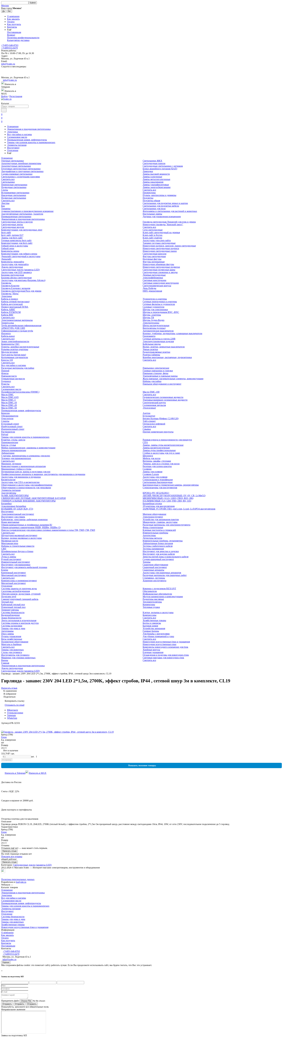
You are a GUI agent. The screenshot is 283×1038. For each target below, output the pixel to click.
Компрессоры (149, 615)
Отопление (12, 150)
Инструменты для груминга (15, 655)
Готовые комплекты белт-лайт (16, 240)
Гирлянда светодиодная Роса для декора (21, 291)
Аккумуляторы (8, 493)
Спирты (5, 421)
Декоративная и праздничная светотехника (29, 129)
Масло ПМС (7, 394)
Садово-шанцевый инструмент (158, 559)
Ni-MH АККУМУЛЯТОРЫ (15, 495)
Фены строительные (153, 527)
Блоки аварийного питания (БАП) (160, 168)
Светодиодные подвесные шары (159, 269)
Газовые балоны (151, 631)
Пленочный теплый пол (13, 607)
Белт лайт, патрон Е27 (12, 235)
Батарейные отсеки (152, 503)
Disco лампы (7, 633)
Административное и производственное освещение (27, 211)
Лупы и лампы (8, 556)
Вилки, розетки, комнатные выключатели (164, 346)
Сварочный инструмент (155, 567)
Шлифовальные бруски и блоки (17, 551)
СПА (145, 442)
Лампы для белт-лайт (12, 238)
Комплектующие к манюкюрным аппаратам (23, 466)
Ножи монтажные (10, 522)
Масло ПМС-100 (151, 392)
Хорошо (5, 962)
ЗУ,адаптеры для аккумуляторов (159, 506)
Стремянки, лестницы (154, 578)
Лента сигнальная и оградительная (18, 620)
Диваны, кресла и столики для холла (161, 463)
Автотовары (7, 631)
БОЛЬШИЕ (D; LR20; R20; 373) (17, 509)
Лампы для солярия (152, 471)
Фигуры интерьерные (154, 261)
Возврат (11, 35)
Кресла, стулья (8, 445)
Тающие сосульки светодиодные (159, 243)
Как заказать (13, 19)
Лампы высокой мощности (156, 174)
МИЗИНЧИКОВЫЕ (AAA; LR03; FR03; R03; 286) (168, 498)
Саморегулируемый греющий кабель (19, 599)
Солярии (147, 469)
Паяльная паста (9, 376)
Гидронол (6, 381)
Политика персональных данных (17, 879)
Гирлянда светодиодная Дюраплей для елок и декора (169, 222)
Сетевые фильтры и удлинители (159, 304)
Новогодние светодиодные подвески (161, 267)
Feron (4, 737)
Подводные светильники (13, 187)
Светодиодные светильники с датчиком (163, 166)
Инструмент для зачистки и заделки (161, 551)
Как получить (14, 24)
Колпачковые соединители (14, 357)
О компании (13, 16)
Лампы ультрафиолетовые (156, 184)
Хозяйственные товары (154, 620)
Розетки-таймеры (151, 354)
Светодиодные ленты (12, 224)
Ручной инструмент (11, 559)
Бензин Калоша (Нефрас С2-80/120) (160, 418)
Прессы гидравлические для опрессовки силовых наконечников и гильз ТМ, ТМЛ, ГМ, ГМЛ (48, 530)
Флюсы (5, 373)
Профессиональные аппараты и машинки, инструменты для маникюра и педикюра (43, 474)
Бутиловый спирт (10, 424)
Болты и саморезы (152, 623)
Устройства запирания (154, 628)
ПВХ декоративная (152, 291)
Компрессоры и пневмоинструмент (19, 580)
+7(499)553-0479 (9, 48)
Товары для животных (12, 649)
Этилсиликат (149, 408)
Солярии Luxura (151, 474)
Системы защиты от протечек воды (19, 588)
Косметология (8, 479)
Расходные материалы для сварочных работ (165, 575)
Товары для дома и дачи (13, 628)
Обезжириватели (9, 416)
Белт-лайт (6, 232)
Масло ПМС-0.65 (10, 397)
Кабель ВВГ (7, 315)
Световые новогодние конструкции (161, 283)
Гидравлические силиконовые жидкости (163, 397)
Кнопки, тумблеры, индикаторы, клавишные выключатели (172, 333)
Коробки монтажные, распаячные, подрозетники (167, 357)
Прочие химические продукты (158, 431)
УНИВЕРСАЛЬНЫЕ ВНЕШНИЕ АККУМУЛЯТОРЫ (28, 501)
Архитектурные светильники (16, 166)
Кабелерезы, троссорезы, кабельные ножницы (24, 519)
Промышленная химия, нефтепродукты (27, 139)
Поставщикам (14, 32)
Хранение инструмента (154, 580)
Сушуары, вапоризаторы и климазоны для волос (25, 455)
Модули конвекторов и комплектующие (163, 596)
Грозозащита (149, 336)
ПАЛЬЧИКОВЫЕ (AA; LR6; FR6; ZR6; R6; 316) (167, 501)
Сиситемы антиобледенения (15, 591)
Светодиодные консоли (154, 253)
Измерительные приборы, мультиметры (163, 540)
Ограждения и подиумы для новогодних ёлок (166, 655)
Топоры (146, 562)
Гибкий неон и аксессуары (14, 245)
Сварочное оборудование (155, 564)
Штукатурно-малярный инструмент (19, 535)
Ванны (4, 660)
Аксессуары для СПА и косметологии (20, 482)
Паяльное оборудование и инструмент (162, 384)
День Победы (149, 288)
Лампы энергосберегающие (157, 187)
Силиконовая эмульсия (154, 405)
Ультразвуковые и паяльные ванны (160, 376)
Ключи (4, 570)
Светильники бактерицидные (158, 482)
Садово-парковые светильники (16, 174)
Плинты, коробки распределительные (20, 346)
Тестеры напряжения (153, 548)
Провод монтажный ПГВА (14, 307)
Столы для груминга (11, 652)
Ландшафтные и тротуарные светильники (22, 171)
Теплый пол (7, 602)
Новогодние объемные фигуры (158, 264)
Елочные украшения (153, 652)
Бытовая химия (150, 625)
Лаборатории (7, 453)
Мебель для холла (151, 458)
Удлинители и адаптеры (155, 299)
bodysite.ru (21, 882)
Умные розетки (150, 349)
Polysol (4, 434)
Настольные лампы (152, 214)
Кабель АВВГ (8, 309)
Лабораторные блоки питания (158, 543)
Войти (4, 96)
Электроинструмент (153, 517)
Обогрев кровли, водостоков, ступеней (21, 594)
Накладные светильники (13, 195)
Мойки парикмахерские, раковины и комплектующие (28, 447)
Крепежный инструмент (13, 572)
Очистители (7, 418)
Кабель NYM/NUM (11, 312)
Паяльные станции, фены (155, 373)
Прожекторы (149, 192)
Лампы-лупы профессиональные (159, 450)
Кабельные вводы (152, 344)
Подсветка (148, 198)
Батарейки (6, 503)
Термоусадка (7, 323)
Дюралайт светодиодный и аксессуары (20, 256)
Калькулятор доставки (18, 40)
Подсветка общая (151, 200)
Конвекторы (149, 604)
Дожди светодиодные (12, 267)
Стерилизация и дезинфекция (158, 479)
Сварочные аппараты (153, 570)
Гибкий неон (7, 248)
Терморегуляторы (10, 610)
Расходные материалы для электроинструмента (166, 525)
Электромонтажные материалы (17, 320)
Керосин (5, 413)
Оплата (10, 21)
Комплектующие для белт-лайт (16, 243)
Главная (5, 663)
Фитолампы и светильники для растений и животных (170, 211)
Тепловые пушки (151, 607)
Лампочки (148, 171)
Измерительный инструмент (15, 562)
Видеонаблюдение (10, 615)
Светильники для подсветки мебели (161, 206)
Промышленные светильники (16, 216)
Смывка (147, 429)
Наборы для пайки (152, 381)
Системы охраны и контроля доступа (20, 623)
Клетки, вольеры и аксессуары (158, 612)
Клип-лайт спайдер (152, 238)
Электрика (12, 132)
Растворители (8, 431)
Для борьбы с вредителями (156, 633)
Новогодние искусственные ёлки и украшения (166, 641)
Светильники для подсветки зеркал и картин (165, 203)
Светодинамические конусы (157, 285)
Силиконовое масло (17, 137)
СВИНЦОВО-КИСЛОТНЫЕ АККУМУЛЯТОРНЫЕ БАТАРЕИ (33, 498)
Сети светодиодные (153, 230)
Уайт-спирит (149, 421)
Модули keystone (9, 352)
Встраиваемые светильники (15, 192)
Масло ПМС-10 (9, 402)
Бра (3, 206)
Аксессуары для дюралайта (15, 264)
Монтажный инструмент (13, 575)
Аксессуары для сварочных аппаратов (162, 572)
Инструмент (13, 147)
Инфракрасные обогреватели (157, 594)
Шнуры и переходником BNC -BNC (161, 312)
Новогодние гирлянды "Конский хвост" (163, 224)
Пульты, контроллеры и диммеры (159, 195)
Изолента (6, 333)
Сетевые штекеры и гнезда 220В (159, 338)
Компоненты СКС (10, 344)
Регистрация (15, 96)
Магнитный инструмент (13, 583)
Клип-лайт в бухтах (152, 235)
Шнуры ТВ (148, 317)
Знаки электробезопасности (15, 341)
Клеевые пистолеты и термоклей (159, 530)
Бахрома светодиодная (12, 275)
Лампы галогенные (152, 176)
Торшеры (5, 208)
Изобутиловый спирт (12, 426)
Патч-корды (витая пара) (13, 354)
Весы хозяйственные (11, 639)
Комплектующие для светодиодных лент (21, 230)
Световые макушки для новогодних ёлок (163, 657)
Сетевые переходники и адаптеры (160, 301)
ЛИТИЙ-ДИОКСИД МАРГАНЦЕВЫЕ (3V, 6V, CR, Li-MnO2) (174, 495)
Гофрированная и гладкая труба (17, 331)
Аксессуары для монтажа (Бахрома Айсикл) (23, 280)
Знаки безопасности (11, 618)
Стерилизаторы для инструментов (160, 487)
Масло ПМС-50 (9, 408)
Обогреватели (150, 591)
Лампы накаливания (153, 182)
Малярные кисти (9, 540)
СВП (3, 548)
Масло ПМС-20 (9, 405)
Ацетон (146, 413)
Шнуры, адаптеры (152, 315)
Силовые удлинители (153, 307)
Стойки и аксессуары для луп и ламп (161, 453)
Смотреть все (8, 179)
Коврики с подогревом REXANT (159, 588)
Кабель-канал (8, 336)
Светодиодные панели (154, 163)
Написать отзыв (9, 851)
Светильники (8, 182)
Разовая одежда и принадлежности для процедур (167, 439)
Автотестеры (149, 535)
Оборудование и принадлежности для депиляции (26, 487)
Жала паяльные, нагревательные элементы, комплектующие (173, 378)
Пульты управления (11, 636)
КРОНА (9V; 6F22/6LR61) (156, 493)
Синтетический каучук (154, 402)
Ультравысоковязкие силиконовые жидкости (165, 400)
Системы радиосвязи (11, 625)
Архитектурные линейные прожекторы (21, 163)
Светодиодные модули (12, 227)
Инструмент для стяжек (13, 517)
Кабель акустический (12, 304)
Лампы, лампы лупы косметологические (163, 445)
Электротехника (151, 323)
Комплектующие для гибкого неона (19, 253)
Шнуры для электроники (155, 309)
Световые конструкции (154, 280)
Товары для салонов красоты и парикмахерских (31, 142)
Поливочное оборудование (14, 641)
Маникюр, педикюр (11, 463)
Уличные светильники (12, 160)
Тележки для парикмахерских (16, 458)
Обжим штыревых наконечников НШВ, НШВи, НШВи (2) (31, 527)
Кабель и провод (9, 299)
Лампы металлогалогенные (156, 179)
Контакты (12, 27)
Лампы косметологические (156, 447)
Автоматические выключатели (158, 331)
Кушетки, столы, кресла (13, 439)
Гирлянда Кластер (10, 285)
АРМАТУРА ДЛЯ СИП (13, 328)
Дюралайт (6, 259)
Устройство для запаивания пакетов (161, 519)
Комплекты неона (10, 251)
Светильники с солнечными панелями (20, 176)
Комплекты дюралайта (12, 261)
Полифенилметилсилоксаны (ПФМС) (20, 392)
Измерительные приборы (155, 532)
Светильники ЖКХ (152, 160)
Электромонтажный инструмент (17, 514)
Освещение (13, 126)
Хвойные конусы (151, 649)
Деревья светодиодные (154, 275)
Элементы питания (16, 145)
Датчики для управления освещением (162, 216)
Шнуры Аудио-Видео (153, 320)
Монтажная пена (9, 543)
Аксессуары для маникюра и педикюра (21, 477)
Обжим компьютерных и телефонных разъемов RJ (26, 525)
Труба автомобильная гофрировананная (21, 325)
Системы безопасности (12, 612)
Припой (5, 370)
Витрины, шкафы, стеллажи (157, 461)
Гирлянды (6, 283)
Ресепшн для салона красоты (157, 466)
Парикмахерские (9, 442)
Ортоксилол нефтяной (154, 424)
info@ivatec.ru (8, 64)
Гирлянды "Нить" (10, 293)
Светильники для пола (154, 208)
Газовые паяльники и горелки (158, 370)
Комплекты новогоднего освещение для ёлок (165, 647)
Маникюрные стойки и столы (16, 469)
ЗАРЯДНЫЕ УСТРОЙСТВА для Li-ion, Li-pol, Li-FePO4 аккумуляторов (179, 509)
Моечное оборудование (154, 514)
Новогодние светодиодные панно (160, 251)
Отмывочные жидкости (13, 378)
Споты (4, 190)
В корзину (6, 760)
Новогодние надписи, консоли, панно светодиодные (169, 245)
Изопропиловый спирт (12, 429)
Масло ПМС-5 (8, 400)
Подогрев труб (8, 596)
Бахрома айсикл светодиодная (16, 277)
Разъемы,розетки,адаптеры (14, 349)
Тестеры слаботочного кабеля (157, 546)
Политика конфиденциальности (23, 37)
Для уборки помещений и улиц (158, 636)
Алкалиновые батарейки (13, 506)
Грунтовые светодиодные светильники (21, 168)
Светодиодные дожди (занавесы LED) (20, 269)
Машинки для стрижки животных (18, 657)
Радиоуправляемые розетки (156, 352)
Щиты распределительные (156, 325)
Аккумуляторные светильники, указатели (22, 214)
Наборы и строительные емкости (17, 546)
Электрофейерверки (153, 277)
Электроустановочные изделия (158, 341)
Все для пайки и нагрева (19, 134)
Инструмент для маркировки (15, 564)
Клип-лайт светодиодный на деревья (161, 232)
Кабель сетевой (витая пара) (15, 301)
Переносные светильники (14, 184)
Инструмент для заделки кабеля (159, 554)
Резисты (5, 384)
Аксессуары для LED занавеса (16, 272)
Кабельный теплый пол (13, 604)
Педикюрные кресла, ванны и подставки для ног (26, 471)
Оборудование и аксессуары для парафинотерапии (26, 485)
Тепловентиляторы (152, 602)
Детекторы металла (152, 538)
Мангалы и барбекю (11, 644)
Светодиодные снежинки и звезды (160, 272)
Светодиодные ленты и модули (17, 222)
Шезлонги (148, 455)
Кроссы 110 (7, 360)
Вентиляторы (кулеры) (154, 328)
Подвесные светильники (13, 198)
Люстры (5, 203)
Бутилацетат (149, 416)
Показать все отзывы (11, 856)
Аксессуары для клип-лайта (157, 240)
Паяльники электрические (156, 368)
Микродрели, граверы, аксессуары (160, 522)
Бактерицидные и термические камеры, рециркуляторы (171, 485)
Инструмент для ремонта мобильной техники (24, 567)
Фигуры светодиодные (154, 256)
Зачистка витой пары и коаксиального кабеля (165, 556)
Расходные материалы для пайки (17, 368)
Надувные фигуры (152, 259)
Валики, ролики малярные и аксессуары (21, 538)
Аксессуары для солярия (155, 477)
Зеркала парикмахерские (13, 450)
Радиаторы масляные (153, 599)
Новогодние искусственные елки (159, 644)
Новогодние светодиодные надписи (161, 248)
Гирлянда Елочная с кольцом (15, 288)
